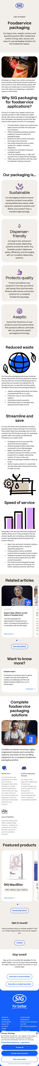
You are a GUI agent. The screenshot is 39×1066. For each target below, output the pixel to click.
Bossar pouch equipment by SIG (28, 1023)
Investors (5, 1026)
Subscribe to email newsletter (19, 977)
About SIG (5, 1024)
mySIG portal (25, 1017)
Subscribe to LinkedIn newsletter (19, 984)
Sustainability (6, 1022)
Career (4, 1029)
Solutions (5, 1017)
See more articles (19, 646)
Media (4, 1031)
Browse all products (19, 910)
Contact (20, 943)
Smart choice (25, 1031)
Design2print (24, 1020)
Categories (5, 1020)
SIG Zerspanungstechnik (28, 1027)
